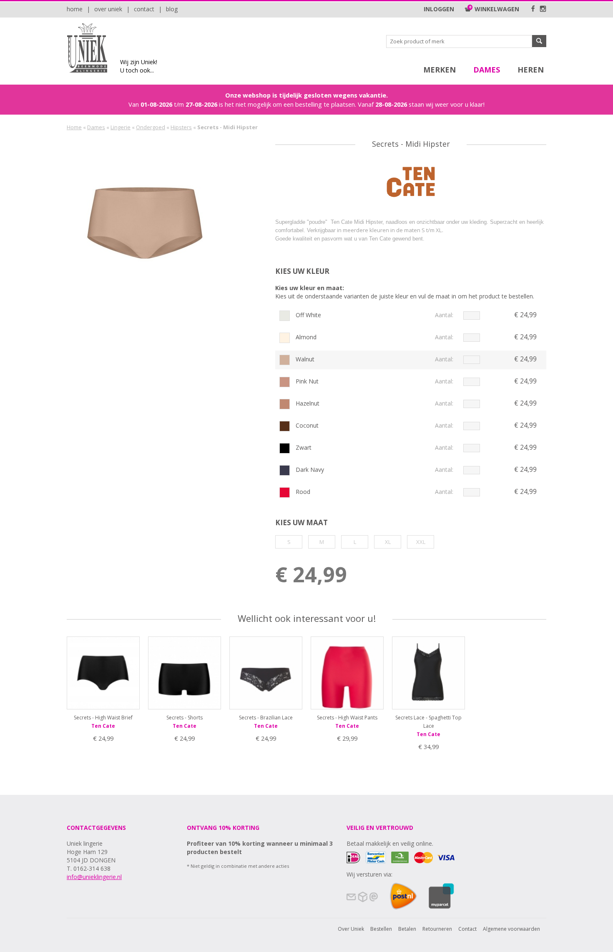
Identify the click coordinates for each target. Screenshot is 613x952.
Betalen (407, 928)
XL (388, 542)
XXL (420, 542)
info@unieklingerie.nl (94, 877)
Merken (439, 70)
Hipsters (181, 127)
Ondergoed (150, 127)
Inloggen (439, 9)
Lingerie (121, 127)
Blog (172, 9)
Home (75, 9)
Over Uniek (108, 9)
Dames (486, 70)
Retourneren (437, 928)
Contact (144, 9)
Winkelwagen (495, 9)
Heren (531, 70)
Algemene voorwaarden (511, 928)
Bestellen (381, 928)
